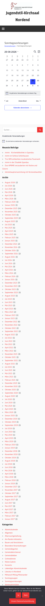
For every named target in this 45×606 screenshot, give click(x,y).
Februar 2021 (10, 380)
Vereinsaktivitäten (12, 584)
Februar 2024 (10, 276)
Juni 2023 (8, 302)
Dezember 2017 (11, 486)
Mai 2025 (8, 228)
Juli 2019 (8, 428)
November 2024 (11, 247)
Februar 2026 (10, 202)
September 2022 (11, 331)
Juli (7, 101)
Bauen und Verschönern (14, 542)
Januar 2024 (10, 279)
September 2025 (11, 218)
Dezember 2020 (11, 383)
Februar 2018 (10, 480)
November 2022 (11, 325)
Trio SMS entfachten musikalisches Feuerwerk (22, 159)
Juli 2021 (8, 367)
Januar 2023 (10, 318)
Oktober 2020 (10, 389)
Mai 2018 (8, 470)
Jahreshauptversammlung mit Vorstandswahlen (23, 172)
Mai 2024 (8, 266)
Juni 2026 (9, 189)
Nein (26, 595)
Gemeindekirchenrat (13, 552)
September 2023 (11, 292)
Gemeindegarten (11, 549)
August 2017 (10, 499)
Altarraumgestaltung (13, 536)
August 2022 (10, 334)
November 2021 (11, 354)
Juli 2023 (8, 299)
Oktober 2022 (10, 328)
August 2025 (10, 221)
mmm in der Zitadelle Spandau (17, 162)
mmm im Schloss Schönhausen (17, 156)
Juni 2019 (8, 432)
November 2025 (11, 211)
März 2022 (9, 351)
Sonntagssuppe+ (11, 578)
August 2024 (10, 257)
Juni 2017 (8, 503)
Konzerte (8, 565)
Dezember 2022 (11, 321)
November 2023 (11, 286)
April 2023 (9, 308)
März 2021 (9, 376)
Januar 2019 (10, 448)
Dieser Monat (23, 101)
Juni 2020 (9, 402)
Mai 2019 (8, 435)
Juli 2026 (8, 186)
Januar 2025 (10, 240)
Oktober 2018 (10, 457)
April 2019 (9, 438)
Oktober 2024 (10, 250)
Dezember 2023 (11, 283)
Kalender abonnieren (21, 108)
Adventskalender (11, 529)
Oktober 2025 (10, 215)
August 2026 (10, 182)
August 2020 (10, 396)
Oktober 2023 (10, 289)
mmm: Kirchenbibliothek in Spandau (19, 152)
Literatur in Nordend (13, 571)
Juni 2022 (8, 341)
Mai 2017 (8, 506)
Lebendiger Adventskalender (16, 568)
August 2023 (10, 296)
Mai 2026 (8, 192)
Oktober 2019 (10, 422)
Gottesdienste (10, 558)
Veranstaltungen (10, 46)
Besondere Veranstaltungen (15, 546)
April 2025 (9, 231)
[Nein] (42, 596)
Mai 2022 (8, 344)
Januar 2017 (10, 519)
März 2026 (9, 198)
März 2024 (9, 273)
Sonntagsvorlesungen (13, 581)
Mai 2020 (8, 406)
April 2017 (9, 509)
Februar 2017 (10, 516)
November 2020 (11, 386)
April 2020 (9, 409)
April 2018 (9, 474)
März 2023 (9, 312)
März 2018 (9, 477)
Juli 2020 (8, 399)
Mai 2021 (8, 373)
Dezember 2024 (11, 244)
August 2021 (10, 364)
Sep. (37, 101)
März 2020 (9, 412)
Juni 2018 (9, 467)
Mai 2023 (8, 305)
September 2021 (11, 360)
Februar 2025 (10, 237)
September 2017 (11, 496)
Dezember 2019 (11, 419)
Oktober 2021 (10, 357)
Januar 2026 (10, 205)
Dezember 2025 (11, 208)
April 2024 (9, 270)
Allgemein (9, 533)
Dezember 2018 (11, 451)
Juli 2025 (8, 224)
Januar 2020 (10, 415)
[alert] (22, 93)
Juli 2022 (8, 338)
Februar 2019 (10, 444)
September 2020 (11, 393)
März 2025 (9, 234)
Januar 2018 (10, 483)
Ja (18, 595)
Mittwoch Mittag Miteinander (16, 575)
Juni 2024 (8, 263)
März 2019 (9, 441)
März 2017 (9, 512)
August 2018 (10, 461)
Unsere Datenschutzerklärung (22, 601)
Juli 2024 (8, 260)
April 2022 (9, 347)
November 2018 (11, 454)
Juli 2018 (8, 464)
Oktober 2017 (10, 493)
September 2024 (11, 253)
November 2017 (11, 490)
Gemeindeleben (11, 555)
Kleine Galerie (10, 562)
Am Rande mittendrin (13, 539)
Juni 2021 (8, 370)
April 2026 (9, 195)
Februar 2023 (10, 315)
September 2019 (11, 425)
